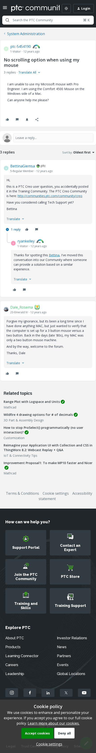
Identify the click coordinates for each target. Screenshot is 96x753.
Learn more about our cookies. (53, 723)
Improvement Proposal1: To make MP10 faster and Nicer (48, 463)
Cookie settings (56, 493)
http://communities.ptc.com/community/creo (50, 196)
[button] (5, 8)
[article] (48, 198)
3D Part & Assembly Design (24, 420)
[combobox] (48, 20)
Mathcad (10, 407)
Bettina (54, 255)
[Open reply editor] (48, 138)
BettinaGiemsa (22, 166)
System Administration (26, 33)
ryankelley (26, 241)
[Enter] (7, 20)
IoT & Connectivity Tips (20, 455)
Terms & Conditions (22, 493)
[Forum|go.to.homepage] (32, 8)
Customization (14, 438)
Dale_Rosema (21, 307)
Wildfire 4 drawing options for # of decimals (38, 414)
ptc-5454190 (20, 46)
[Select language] (66, 8)
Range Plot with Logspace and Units (32, 402)
